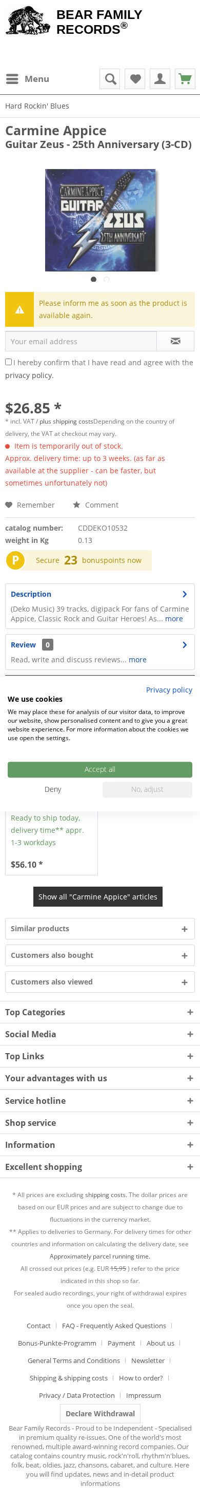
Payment (121, 1343)
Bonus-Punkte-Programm (57, 1343)
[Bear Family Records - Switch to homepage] (28, 21)
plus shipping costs (66, 421)
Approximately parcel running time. (100, 1256)
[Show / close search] (109, 79)
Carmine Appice (56, 130)
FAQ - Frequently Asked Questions (114, 1325)
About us (160, 1343)
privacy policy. (29, 375)
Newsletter (148, 1360)
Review (23, 644)
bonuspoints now (112, 560)
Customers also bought (52, 955)
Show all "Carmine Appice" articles (97, 897)
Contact (39, 1325)
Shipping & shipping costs (69, 1377)
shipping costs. (106, 1194)
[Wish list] (135, 79)
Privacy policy (169, 690)
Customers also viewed (52, 982)
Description (31, 594)
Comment (100, 505)
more (173, 618)
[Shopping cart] (185, 79)
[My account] (160, 79)
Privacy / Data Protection (77, 1395)
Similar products (40, 928)
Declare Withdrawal (100, 1413)
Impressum (143, 1395)
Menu (37, 79)
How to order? (141, 1377)
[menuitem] (27, 79)
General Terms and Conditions (74, 1360)
